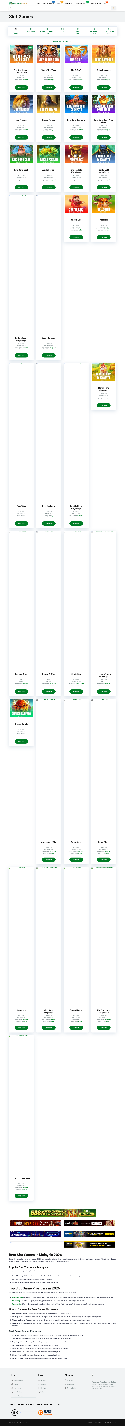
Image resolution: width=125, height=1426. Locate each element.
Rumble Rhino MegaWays (76, 507)
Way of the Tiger (48, 70)
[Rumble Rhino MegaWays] (76, 363)
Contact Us (70, 1384)
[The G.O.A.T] (76, 63)
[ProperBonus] (18, 2)
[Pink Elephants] (48, 363)
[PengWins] (21, 363)
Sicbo (42, 1392)
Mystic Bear (76, 674)
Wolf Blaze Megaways (49, 1011)
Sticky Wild (80, 79)
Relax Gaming (17, 1304)
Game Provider (18, 1396)
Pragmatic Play (17, 1297)
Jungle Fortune (49, 170)
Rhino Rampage (104, 70)
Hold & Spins (107, 229)
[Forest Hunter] (76, 867)
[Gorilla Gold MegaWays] (103, 163)
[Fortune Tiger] (21, 531)
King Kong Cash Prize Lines (103, 121)
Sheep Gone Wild (48, 842)
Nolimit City (16, 1301)
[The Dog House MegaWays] (103, 867)
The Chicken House (21, 1178)
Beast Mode (103, 842)
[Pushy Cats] (76, 699)
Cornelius (21, 1010)
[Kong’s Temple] (48, 113)
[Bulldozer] (103, 212)
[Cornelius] (21, 867)
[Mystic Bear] (76, 531)
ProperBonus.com (105, 1382)
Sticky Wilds (80, 851)
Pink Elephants (48, 506)
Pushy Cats (76, 842)
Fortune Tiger (21, 674)
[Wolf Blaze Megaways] (48, 867)
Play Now (21, 87)
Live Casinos (18, 1392)
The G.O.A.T (76, 70)
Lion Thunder (21, 120)
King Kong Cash (21, 170)
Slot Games (69, 3)
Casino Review (18, 1380)
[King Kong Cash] (21, 163)
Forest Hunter (76, 1010)
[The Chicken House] (21, 1035)
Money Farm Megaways (103, 389)
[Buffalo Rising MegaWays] (21, 195)
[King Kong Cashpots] (76, 113)
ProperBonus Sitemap (110, 1422)
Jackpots (107, 79)
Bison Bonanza (48, 338)
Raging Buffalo (48, 674)
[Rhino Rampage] (103, 63)
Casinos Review (48, 3)
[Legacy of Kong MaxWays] (103, 531)
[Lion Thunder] (21, 113)
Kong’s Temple (48, 120)
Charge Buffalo (21, 724)
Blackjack (43, 1388)
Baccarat (43, 1380)
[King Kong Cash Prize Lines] (103, 113)
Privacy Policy (71, 1388)
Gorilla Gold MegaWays (104, 171)
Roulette (43, 1384)
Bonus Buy (25, 79)
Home (38, 3)
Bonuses (59, 3)
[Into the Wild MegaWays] (76, 163)
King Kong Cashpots (76, 120)
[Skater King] (76, 212)
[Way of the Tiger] (48, 63)
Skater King (76, 220)
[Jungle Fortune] (48, 163)
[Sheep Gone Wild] (48, 699)
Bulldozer (103, 220)
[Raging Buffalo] (48, 531)
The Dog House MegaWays (104, 1011)
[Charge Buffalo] (21, 717)
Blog (105, 3)
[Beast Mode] (103, 699)
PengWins (21, 506)
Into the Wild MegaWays (76, 171)
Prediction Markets (81, 3)
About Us (70, 1380)
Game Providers (96, 3)
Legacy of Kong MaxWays (104, 675)
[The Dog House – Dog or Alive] (21, 63)
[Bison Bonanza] (48, 195)
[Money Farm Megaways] (103, 380)
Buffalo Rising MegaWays (21, 339)
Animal (25, 81)
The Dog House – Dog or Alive (21, 71)
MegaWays (108, 179)
